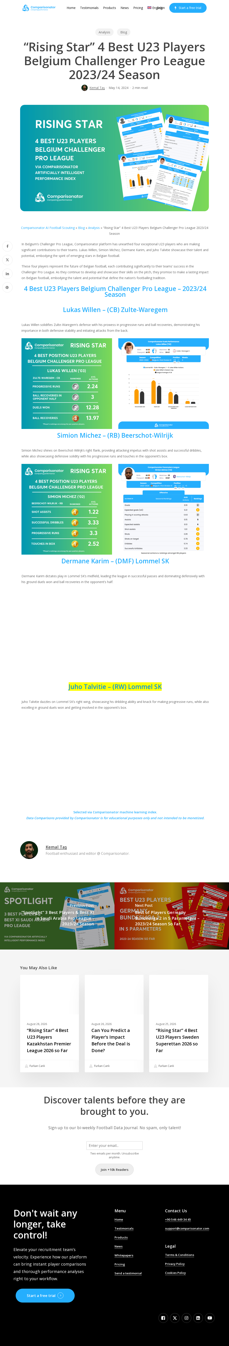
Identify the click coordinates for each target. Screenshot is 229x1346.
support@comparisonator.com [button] (187, 1228)
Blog (123, 32)
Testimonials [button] (124, 1228)
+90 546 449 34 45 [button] (178, 1219)
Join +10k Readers (114, 1169)
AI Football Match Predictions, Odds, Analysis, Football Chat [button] (136, 1283)
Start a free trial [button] (41, 1295)
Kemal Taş (97, 88)
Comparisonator (86, 818)
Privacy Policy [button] (175, 1264)
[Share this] (7, 246)
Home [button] (118, 1219)
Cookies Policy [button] (175, 1273)
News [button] (118, 1246)
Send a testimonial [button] (128, 1273)
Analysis (104, 32)
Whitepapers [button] (123, 1255)
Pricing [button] (119, 1264)
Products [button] (121, 1237)
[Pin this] (7, 287)
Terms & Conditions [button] (179, 1255)
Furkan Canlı (37, 1066)
